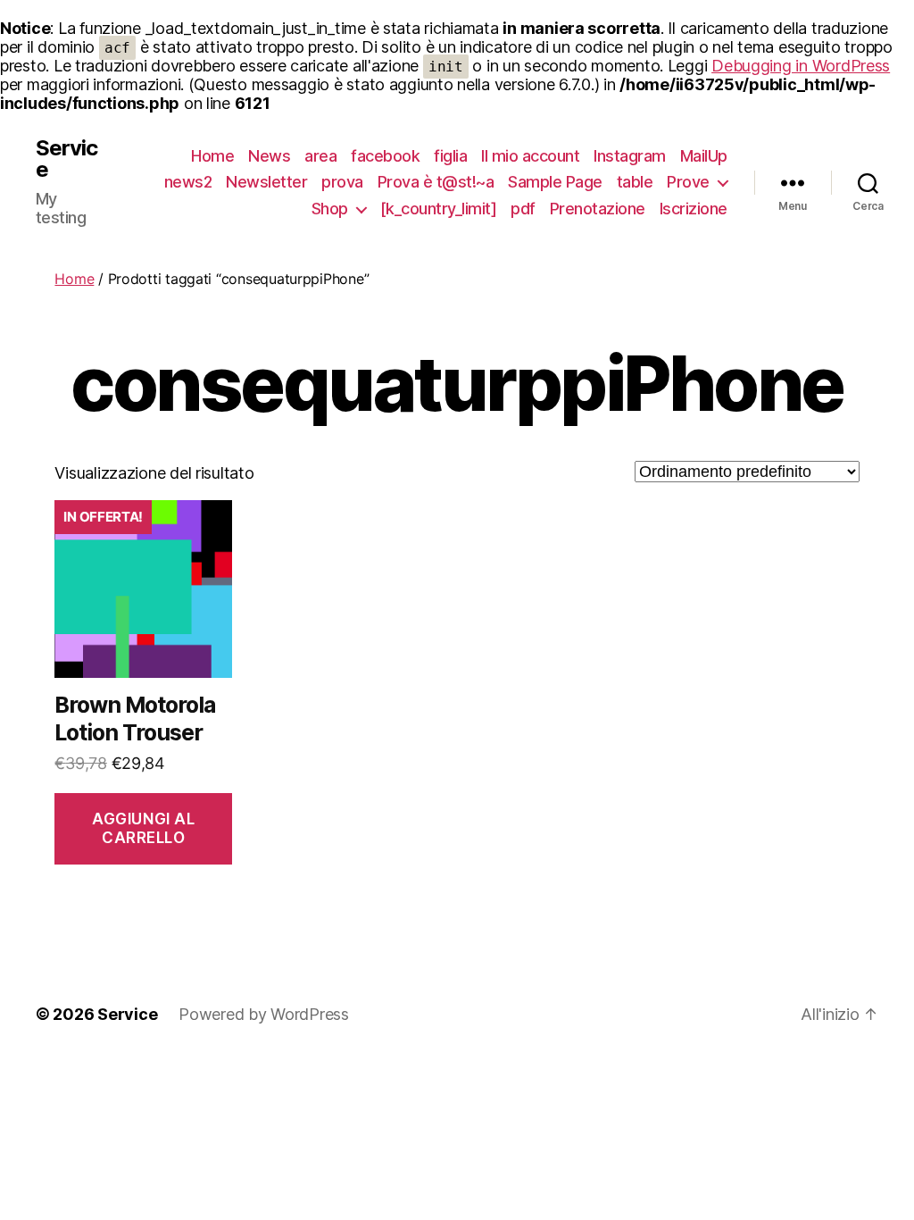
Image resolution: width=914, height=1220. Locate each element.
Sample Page (555, 181)
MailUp (703, 155)
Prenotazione (597, 208)
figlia (450, 155)
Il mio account (530, 155)
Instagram (630, 155)
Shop (330, 208)
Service (66, 159)
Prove (688, 181)
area (320, 155)
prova (342, 181)
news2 (188, 181)
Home (212, 155)
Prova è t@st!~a (436, 181)
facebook (385, 155)
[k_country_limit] (438, 208)
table (635, 181)
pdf (523, 208)
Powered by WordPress (264, 1014)
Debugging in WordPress (800, 65)
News (269, 155)
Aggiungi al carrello (143, 828)
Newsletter (266, 181)
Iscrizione (693, 208)
